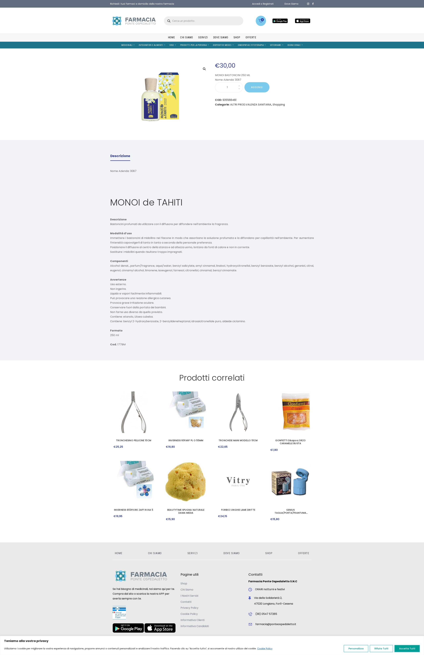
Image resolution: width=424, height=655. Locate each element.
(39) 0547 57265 (266, 614)
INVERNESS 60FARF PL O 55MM (185, 440)
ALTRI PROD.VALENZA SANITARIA (250, 104)
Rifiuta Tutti (381, 648)
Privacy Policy (189, 608)
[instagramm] (308, 3)
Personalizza (356, 648)
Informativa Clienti (193, 620)
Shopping (279, 104)
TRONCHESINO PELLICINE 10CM (133, 440)
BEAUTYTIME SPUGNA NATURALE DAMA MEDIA (185, 511)
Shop (184, 583)
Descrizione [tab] (120, 156)
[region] (212, 645)
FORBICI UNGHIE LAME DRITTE (238, 509)
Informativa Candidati (195, 626)
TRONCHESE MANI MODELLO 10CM (238, 440)
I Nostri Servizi (189, 596)
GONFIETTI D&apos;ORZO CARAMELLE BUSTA (290, 442)
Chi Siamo (187, 590)
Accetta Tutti (407, 648)
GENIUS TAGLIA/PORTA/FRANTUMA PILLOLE (290, 511)
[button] (204, 69)
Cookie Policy (264, 648)
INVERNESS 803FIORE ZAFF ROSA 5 (133, 509)
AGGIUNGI (257, 87)
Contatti (186, 602)
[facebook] (313, 3)
